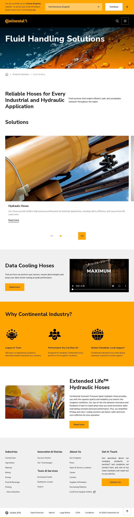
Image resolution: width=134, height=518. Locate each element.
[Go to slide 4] (70, 235)
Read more (14, 287)
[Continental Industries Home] (15, 21)
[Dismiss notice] (127, 6)
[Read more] (67, 168)
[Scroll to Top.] (127, 511)
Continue (114, 6)
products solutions (21, 74)
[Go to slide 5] (73, 235)
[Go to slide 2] (64, 235)
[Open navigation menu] (125, 21)
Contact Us (115, 482)
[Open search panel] (117, 21)
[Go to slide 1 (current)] (61, 236)
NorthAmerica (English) (59, 6)
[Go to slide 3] (67, 235)
